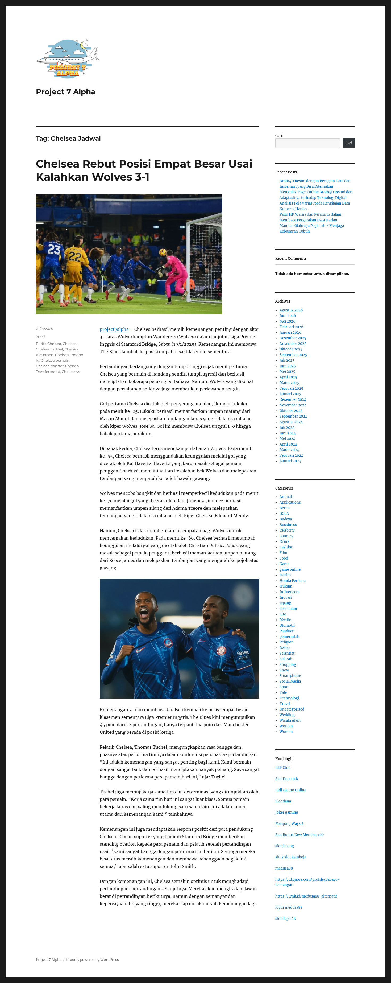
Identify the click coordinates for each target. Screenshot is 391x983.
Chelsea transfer (50, 366)
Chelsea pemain (55, 360)
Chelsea (70, 343)
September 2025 (293, 355)
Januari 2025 (290, 394)
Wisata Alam (290, 720)
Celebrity (287, 530)
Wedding (287, 715)
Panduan (287, 631)
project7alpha (114, 329)
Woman (286, 726)
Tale (283, 692)
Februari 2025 (291, 388)
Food (284, 558)
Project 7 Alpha (65, 91)
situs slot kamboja (290, 857)
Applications (290, 502)
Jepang (285, 603)
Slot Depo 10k (286, 779)
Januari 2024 (290, 461)
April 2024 (288, 444)
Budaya (286, 519)
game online (290, 569)
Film (283, 552)
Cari (278, 135)
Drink (284, 541)
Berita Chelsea (48, 343)
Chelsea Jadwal (49, 349)
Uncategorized (292, 709)
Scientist (287, 653)
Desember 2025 (293, 338)
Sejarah (286, 659)
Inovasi (286, 597)
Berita (285, 508)
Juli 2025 (287, 360)
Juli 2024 (287, 427)
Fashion (286, 547)
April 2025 (288, 377)
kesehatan (288, 608)
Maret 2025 (289, 383)
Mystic (285, 620)
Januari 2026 (290, 332)
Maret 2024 (289, 450)
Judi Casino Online (290, 790)
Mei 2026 (288, 321)
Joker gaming (286, 812)
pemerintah (290, 636)
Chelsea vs (71, 371)
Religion (287, 642)
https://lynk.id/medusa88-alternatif (306, 896)
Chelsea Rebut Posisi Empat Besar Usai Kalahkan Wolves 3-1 (144, 170)
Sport (40, 336)
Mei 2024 (287, 439)
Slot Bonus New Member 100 (299, 835)
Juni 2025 (288, 366)
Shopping (288, 664)
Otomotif (287, 625)
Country (286, 536)
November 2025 (293, 343)
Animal (286, 497)
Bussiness (288, 525)
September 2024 (293, 416)
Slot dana (283, 801)
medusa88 (284, 868)
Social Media (290, 681)
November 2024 (293, 405)
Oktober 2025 (291, 349)
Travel (285, 703)
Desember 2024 (293, 399)
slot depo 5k (285, 918)
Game (284, 564)
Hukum (286, 586)
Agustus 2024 (291, 422)
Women (286, 731)
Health (285, 575)
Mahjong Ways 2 (289, 823)
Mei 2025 (287, 371)
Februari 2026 (291, 327)
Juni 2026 (288, 315)
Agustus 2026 (291, 310)
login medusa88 (288, 907)
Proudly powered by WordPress (92, 959)
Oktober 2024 (291, 411)
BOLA (284, 513)
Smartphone (290, 676)
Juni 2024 (288, 433)
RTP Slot (282, 767)
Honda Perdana (293, 580)
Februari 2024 (291, 455)
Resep (285, 648)
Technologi (289, 698)
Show (284, 670)
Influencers (290, 592)
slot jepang (284, 846)
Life (283, 614)
